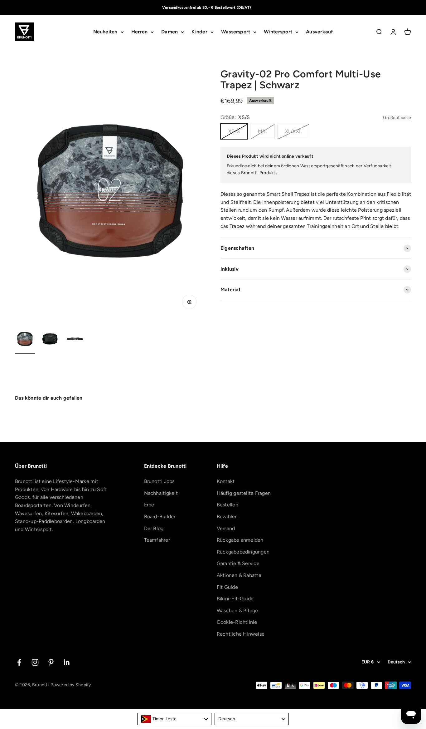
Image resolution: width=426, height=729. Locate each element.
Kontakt (226, 481)
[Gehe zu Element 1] (25, 340)
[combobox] (174, 719)
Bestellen (227, 505)
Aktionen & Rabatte (239, 575)
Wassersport (235, 32)
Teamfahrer (157, 540)
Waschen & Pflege (237, 610)
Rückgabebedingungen (243, 552)
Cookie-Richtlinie (237, 622)
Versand (226, 528)
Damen (169, 32)
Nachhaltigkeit (161, 493)
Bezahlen (227, 517)
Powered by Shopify (71, 684)
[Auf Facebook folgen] (19, 662)
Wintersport (278, 32)
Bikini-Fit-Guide (235, 599)
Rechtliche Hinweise (241, 634)
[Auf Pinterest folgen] (51, 662)
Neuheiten (105, 32)
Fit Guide (227, 587)
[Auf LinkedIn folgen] (67, 662)
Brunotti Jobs (159, 481)
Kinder (199, 32)
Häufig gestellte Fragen (244, 493)
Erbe (149, 505)
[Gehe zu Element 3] (75, 340)
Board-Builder (160, 517)
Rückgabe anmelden (240, 540)
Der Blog (154, 528)
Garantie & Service (238, 563)
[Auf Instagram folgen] (35, 662)
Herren (139, 32)
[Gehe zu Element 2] (50, 340)
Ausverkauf (319, 32)
